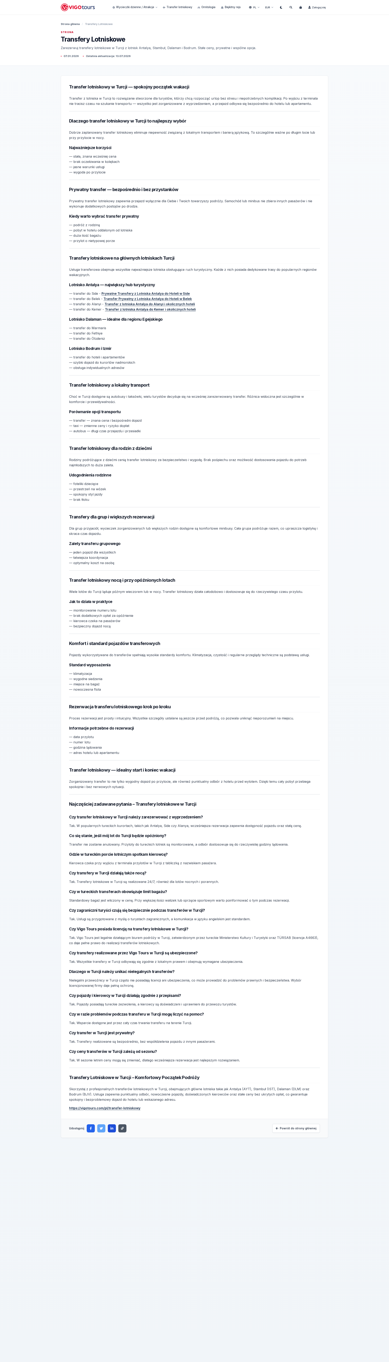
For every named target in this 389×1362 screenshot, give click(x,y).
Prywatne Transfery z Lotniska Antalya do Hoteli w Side (146, 293)
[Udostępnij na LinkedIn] (112, 1128)
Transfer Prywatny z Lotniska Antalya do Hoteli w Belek (148, 299)
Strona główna (70, 24)
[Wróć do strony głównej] (78, 7)
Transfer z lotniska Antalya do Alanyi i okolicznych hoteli (150, 304)
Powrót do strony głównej (298, 1128)
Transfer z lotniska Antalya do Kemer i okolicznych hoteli (150, 309)
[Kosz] (300, 7)
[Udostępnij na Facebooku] (91, 1128)
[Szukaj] (290, 7)
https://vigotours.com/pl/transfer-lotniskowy (104, 1108)
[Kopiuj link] (122, 1128)
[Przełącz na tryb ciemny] (281, 7)
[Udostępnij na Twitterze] (101, 1128)
